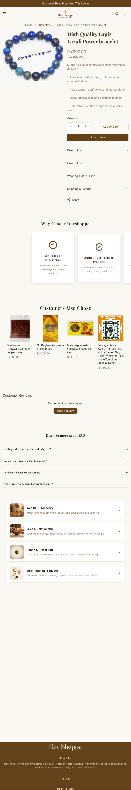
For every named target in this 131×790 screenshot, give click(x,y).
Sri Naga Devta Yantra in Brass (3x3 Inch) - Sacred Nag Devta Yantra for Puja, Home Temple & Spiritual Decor (110, 354)
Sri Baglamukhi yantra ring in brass (50, 347)
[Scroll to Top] (124, 771)
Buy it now (98, 137)
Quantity (72, 118)
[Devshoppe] (65, 14)
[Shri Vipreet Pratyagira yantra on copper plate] (20, 328)
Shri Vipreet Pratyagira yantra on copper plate (19, 349)
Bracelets (45, 25)
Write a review (65, 410)
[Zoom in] (58, 37)
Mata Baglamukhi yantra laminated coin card (80, 349)
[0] (124, 14)
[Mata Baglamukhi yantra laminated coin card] (80, 328)
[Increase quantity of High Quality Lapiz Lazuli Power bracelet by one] (85, 126)
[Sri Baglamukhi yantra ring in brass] (50, 328)
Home (28, 25)
